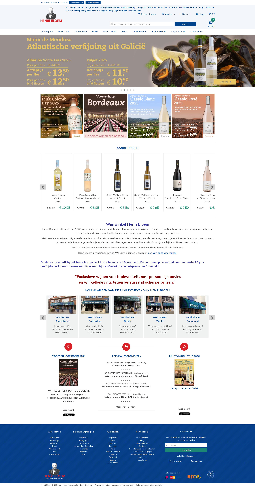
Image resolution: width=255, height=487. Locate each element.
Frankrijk (112, 446)
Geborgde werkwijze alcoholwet (150, 485)
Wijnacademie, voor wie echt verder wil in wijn (210, 475)
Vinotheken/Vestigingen (142, 451)
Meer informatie (93, 3)
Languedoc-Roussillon (83, 446)
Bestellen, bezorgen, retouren (142, 449)
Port (124, 31)
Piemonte (84, 449)
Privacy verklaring (102, 485)
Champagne (83, 443)
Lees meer (68, 409)
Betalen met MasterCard (172, 477)
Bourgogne (84, 440)
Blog (142, 440)
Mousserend (109, 31)
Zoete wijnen (139, 31)
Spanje (113, 460)
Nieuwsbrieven (142, 443)
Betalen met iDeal (166, 477)
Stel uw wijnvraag (148, 14)
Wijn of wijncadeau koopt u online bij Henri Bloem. (53, 14)
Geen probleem (77, 3)
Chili (113, 440)
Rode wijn (63, 31)
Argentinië (113, 437)
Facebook (177, 461)
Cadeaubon (196, 31)
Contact (186, 14)
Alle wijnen (47, 31)
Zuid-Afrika (113, 463)
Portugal (113, 457)
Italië (113, 449)
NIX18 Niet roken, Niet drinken (194, 477)
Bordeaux (83, 437)
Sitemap (88, 485)
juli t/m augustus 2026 (184, 388)
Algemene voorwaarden (122, 485)
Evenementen (142, 437)
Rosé (95, 31)
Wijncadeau (178, 31)
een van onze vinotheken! (162, 252)
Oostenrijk (113, 454)
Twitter (198, 461)
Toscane (83, 451)
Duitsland (113, 443)
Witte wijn (81, 31)
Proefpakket (159, 31)
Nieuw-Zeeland (113, 451)
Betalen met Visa (179, 477)
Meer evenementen (125, 406)
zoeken (185, 24)
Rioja (84, 454)
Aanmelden (186, 450)
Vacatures (142, 460)
